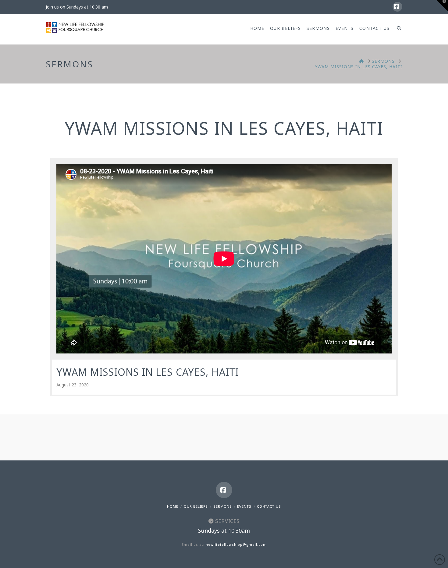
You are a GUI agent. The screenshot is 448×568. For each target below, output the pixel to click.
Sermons (222, 506)
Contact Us (269, 506)
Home (172, 506)
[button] (442, 6)
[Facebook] (397, 7)
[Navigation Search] (397, 29)
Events (244, 506)
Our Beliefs (196, 506)
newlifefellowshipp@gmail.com (236, 544)
